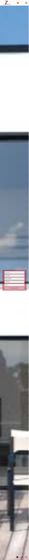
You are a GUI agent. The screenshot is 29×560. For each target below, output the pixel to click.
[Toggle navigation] (26, 3)
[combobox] (14, 275)
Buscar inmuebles (14, 288)
